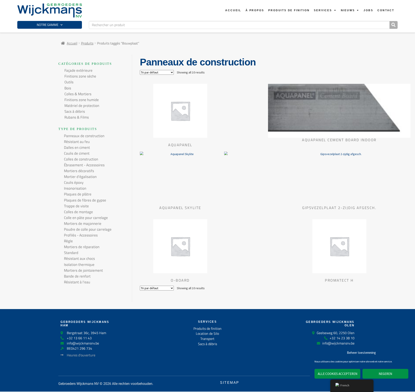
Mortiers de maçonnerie (82, 223)
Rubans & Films (76, 117)
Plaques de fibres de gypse (85, 200)
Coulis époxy (73, 182)
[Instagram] (219, 368)
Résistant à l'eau (77, 282)
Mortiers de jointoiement (83, 270)
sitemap (229, 382)
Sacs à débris (74, 111)
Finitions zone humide (81, 100)
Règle (68, 241)
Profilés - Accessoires (81, 235)
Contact (385, 10)
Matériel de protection (81, 105)
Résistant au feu (77, 141)
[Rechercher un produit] (393, 25)
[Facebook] (195, 368)
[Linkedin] (207, 368)
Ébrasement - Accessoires (84, 165)
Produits (87, 43)
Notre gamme (47, 24)
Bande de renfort (77, 276)
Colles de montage (78, 211)
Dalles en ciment (77, 147)
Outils (68, 82)
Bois (67, 88)
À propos (255, 10)
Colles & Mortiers (77, 94)
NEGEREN (385, 374)
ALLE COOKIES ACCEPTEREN (337, 374)
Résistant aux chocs (79, 258)
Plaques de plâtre (77, 194)
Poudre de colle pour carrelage (88, 229)
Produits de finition (289, 10)
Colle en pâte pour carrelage (86, 217)
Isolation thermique (79, 264)
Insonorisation (75, 188)
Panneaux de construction (84, 135)
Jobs (368, 10)
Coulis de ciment (76, 153)
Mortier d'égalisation (80, 176)
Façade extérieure (78, 70)
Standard (71, 252)
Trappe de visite (76, 206)
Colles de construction (81, 159)
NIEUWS (348, 10)
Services (323, 10)
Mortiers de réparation (81, 246)
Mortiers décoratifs (79, 170)
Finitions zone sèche (80, 76)
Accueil (233, 10)
